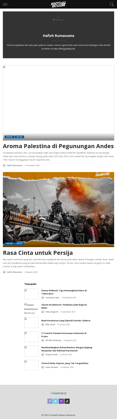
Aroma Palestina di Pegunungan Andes (58, 146)
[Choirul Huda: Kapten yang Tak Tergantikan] (31, 365)
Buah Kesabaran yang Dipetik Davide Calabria (65, 320)
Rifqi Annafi (50, 324)
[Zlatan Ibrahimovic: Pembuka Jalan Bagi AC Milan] (31, 308)
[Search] (111, 4)
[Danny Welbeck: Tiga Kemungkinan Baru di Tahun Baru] (31, 294)
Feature (9, 137)
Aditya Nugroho (52, 312)
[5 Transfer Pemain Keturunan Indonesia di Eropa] (31, 336)
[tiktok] (67, 401)
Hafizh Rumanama (14, 165)
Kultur (19, 137)
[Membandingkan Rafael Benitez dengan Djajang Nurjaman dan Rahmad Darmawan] (31, 351)
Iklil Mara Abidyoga (53, 340)
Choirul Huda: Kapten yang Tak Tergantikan (64, 363)
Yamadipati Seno (52, 298)
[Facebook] (50, 401)
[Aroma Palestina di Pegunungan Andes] (58, 102)
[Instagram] (61, 401)
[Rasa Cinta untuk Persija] (58, 209)
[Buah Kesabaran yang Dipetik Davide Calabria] (31, 322)
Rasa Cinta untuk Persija (38, 252)
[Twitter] (55, 401)
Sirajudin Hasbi (52, 354)
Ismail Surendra (52, 367)
